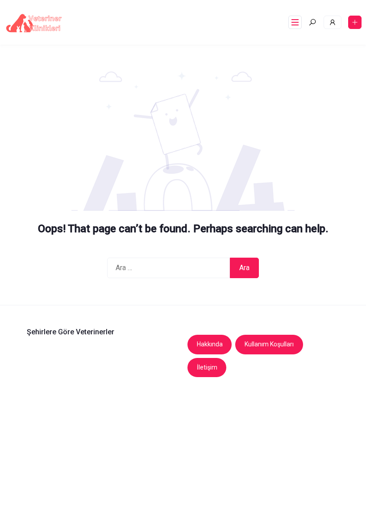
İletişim (207, 367)
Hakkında (210, 344)
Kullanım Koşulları (269, 344)
